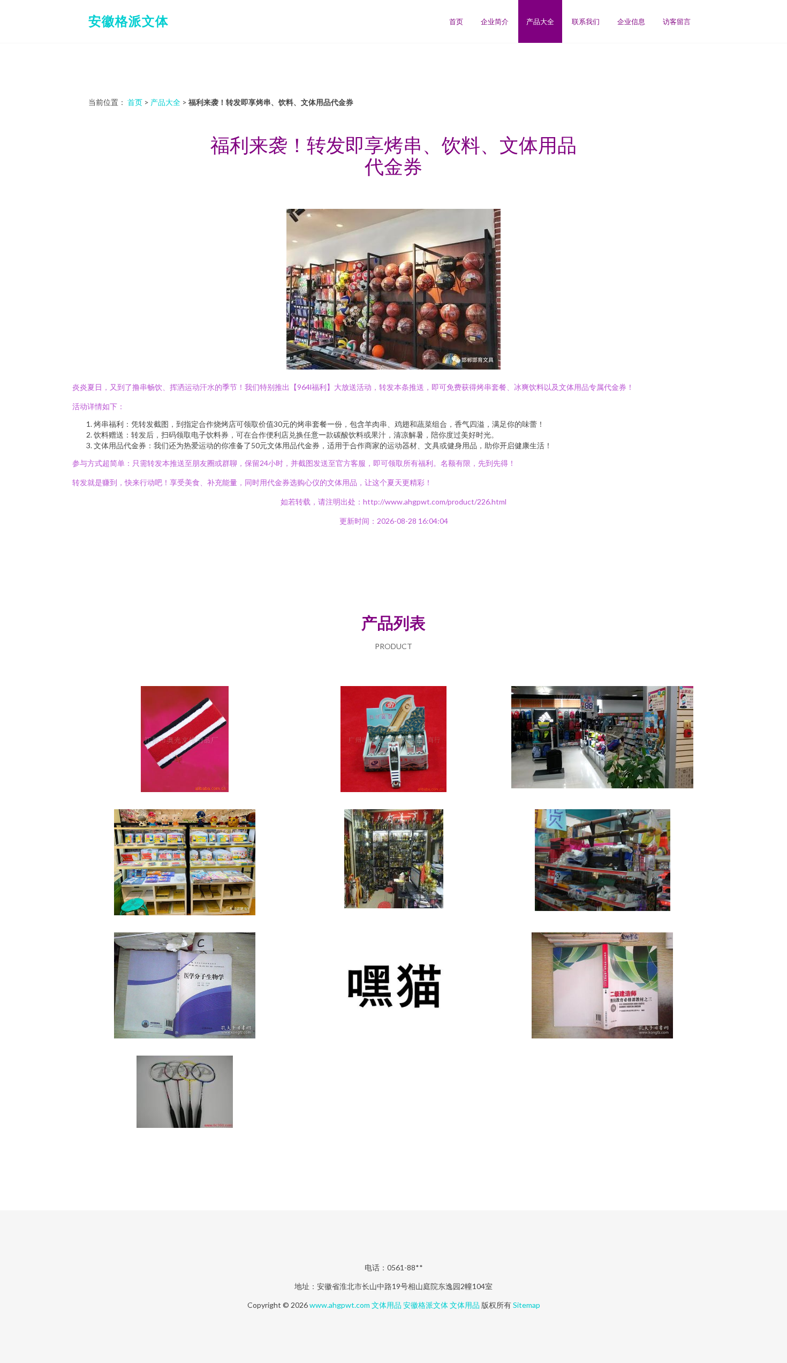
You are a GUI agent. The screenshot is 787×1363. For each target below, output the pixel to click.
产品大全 (540, 21)
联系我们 (586, 21)
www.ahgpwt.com (339, 1304)
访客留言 (677, 21)
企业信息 (631, 21)
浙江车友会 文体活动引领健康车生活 (602, 740)
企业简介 (495, 21)
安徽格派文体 (128, 20)
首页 (456, 21)
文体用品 (387, 1304)
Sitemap (526, 1304)
